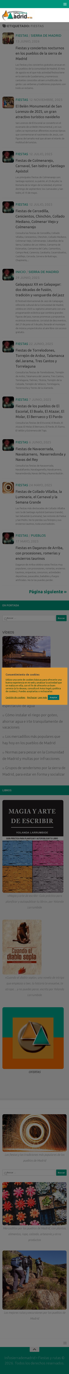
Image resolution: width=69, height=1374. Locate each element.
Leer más (42, 697)
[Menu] (65, 4)
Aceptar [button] (53, 697)
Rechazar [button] (32, 697)
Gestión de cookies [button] (15, 697)
